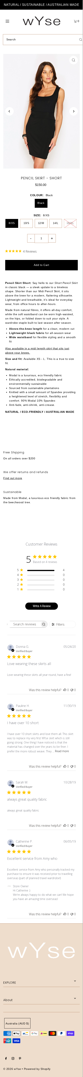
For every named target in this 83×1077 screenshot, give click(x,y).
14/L (55, 223)
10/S (26, 223)
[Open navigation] (13, 21)
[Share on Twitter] (41, 432)
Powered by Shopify (37, 1069)
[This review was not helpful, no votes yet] (71, 690)
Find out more (12, 478)
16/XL (70, 223)
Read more (62, 751)
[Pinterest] (20, 1059)
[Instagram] (13, 1059)
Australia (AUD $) (17, 1023)
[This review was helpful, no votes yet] (65, 690)
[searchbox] (23, 624)
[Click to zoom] (73, 60)
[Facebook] (6, 1059)
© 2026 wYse (12, 1069)
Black (40, 203)
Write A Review (42, 606)
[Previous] (9, 111)
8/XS (12, 223)
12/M (41, 223)
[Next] (73, 111)
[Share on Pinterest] (69, 432)
